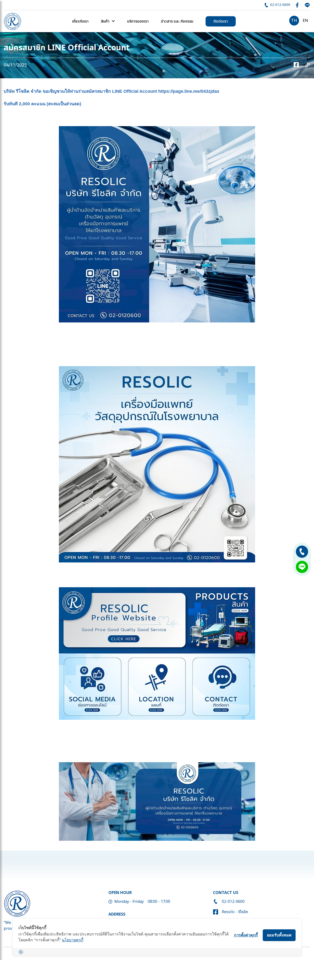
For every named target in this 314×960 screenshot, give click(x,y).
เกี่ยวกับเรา (80, 21)
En (305, 21)
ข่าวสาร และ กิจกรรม (177, 21)
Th (294, 21)
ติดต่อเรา (220, 21)
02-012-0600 (279, 4)
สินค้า (105, 21)
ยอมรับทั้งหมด (279, 935)
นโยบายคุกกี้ (72, 939)
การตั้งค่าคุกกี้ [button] (246, 935)
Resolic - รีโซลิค (235, 912)
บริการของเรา (138, 21)
